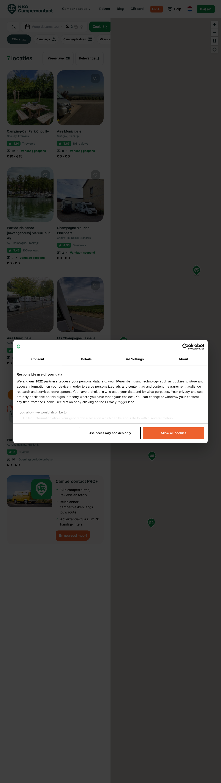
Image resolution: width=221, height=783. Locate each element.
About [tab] (183, 359)
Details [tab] (86, 359)
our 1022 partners (43, 381)
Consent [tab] (37, 359)
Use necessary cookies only (110, 433)
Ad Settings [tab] (135, 359)
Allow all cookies (173, 433)
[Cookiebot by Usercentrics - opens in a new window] (185, 346)
